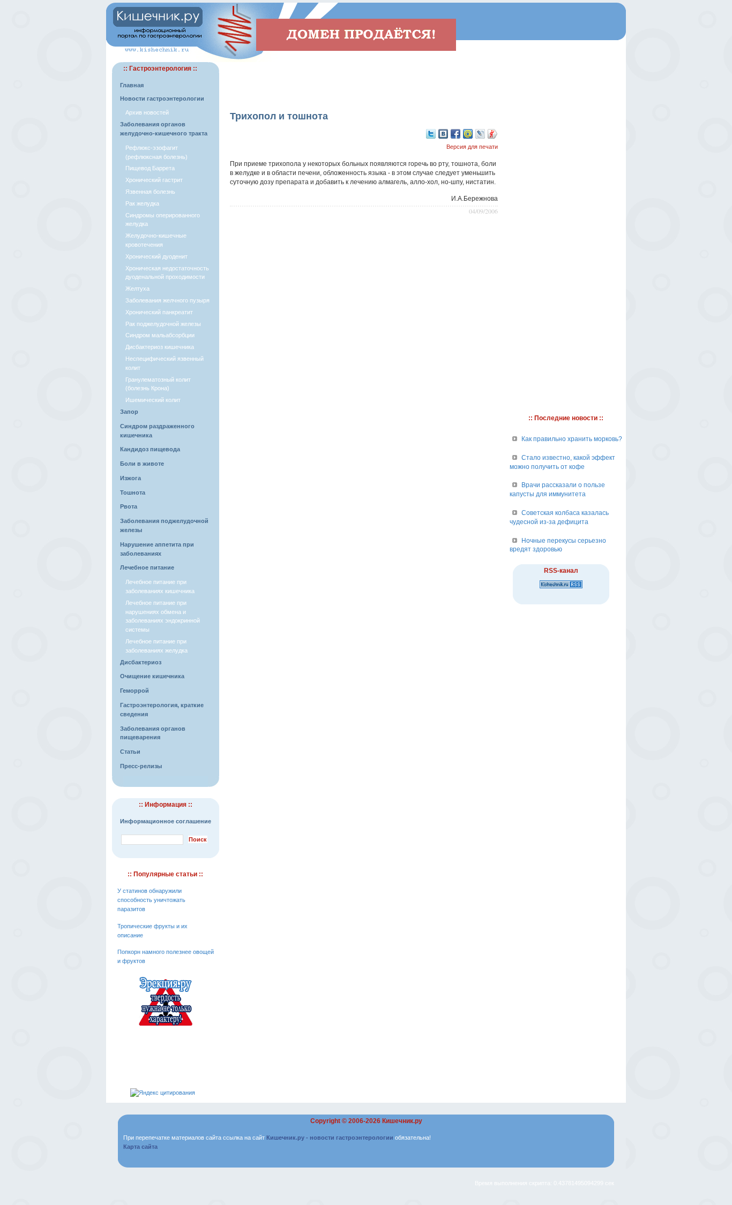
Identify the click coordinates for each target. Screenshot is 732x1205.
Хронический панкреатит (159, 312)
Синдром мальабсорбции (160, 335)
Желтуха (137, 288)
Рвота (128, 506)
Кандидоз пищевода (150, 449)
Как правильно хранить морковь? (571, 439)
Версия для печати (472, 146)
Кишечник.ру (402, 1121)
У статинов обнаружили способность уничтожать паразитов (151, 900)
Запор (129, 411)
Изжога (130, 478)
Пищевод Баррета (150, 168)
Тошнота (132, 492)
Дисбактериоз (140, 662)
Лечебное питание (147, 567)
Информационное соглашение (165, 821)
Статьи (130, 751)
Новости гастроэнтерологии (162, 98)
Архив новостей (147, 112)
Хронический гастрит (154, 180)
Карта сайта (140, 1146)
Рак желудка (142, 203)
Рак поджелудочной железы (163, 324)
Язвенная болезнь (150, 191)
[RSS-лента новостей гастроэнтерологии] (561, 589)
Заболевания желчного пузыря (167, 300)
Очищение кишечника (152, 676)
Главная (132, 85)
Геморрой (134, 690)
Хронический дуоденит (156, 256)
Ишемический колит (153, 400)
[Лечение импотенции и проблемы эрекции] (165, 1027)
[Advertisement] (363, 78)
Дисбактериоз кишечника (159, 347)
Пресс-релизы (141, 766)
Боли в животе (142, 463)
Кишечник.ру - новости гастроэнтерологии (329, 1137)
